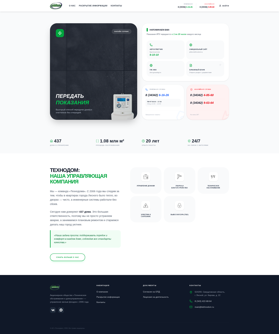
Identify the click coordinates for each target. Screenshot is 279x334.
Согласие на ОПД (151, 292)
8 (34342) (185, 7)
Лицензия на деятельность (156, 297)
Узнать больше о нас (67, 257)
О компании (102, 292)
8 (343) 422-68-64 (203, 301)
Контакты (116, 6)
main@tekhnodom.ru (204, 307)
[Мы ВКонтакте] (53, 310)
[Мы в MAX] (61, 310)
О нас (72, 6)
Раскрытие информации (93, 6)
